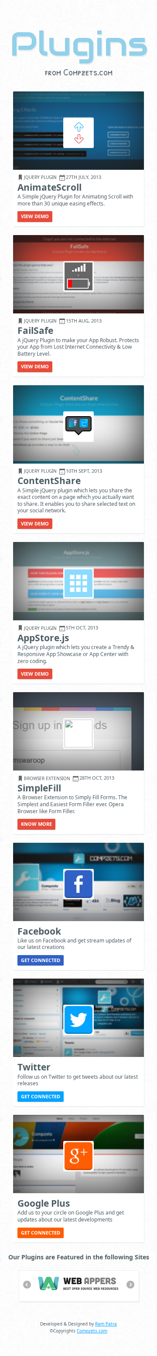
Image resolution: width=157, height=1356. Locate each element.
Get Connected (40, 960)
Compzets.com (92, 1331)
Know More (36, 824)
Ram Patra (106, 1324)
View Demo (35, 216)
